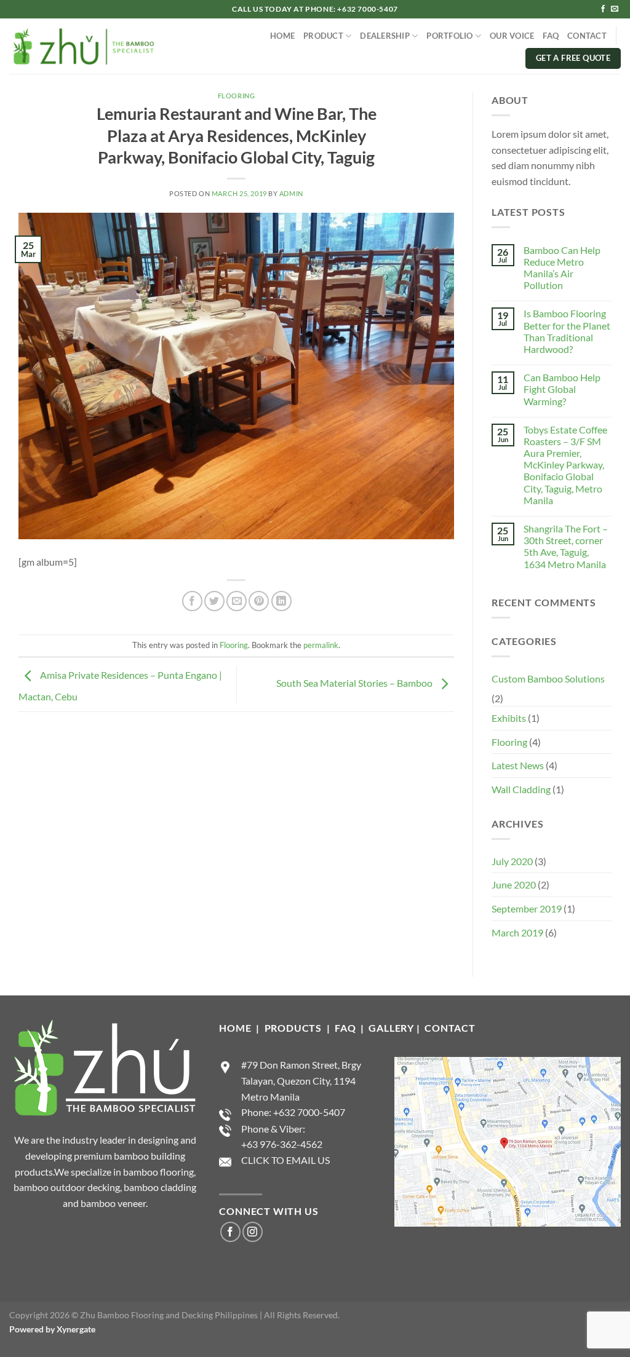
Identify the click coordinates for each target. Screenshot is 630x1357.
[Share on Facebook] (192, 601)
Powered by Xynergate (52, 1329)
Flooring (236, 96)
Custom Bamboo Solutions (548, 678)
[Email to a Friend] (236, 601)
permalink (320, 645)
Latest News (518, 765)
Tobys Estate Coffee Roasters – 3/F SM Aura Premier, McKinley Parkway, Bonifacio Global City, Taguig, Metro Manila (565, 465)
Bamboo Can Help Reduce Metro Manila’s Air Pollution (562, 267)
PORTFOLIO (449, 36)
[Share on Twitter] (214, 601)
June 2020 (514, 884)
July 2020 (512, 861)
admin (291, 193)
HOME (282, 36)
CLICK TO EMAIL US (285, 1160)
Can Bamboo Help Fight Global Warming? (562, 388)
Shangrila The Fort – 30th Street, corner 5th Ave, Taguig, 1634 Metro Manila (566, 546)
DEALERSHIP (385, 36)
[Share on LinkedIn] (281, 601)
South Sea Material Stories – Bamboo (355, 683)
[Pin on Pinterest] (259, 601)
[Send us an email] (614, 9)
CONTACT (587, 36)
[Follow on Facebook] (603, 9)
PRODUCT (323, 36)
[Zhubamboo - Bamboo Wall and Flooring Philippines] (82, 46)
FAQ (551, 36)
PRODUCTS (294, 1028)
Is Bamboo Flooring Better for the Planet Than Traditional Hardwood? (567, 331)
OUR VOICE (512, 36)
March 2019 (517, 932)
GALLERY (391, 1028)
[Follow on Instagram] (252, 1232)
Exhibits (509, 718)
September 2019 (527, 908)
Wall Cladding (521, 789)
